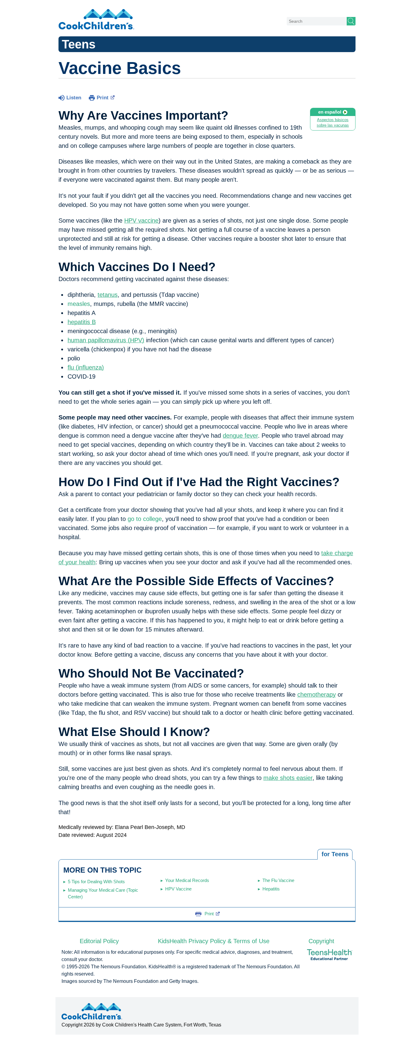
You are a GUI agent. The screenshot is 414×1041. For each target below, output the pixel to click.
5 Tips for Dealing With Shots (96, 881)
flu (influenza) (86, 367)
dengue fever (240, 435)
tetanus (108, 294)
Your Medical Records (187, 880)
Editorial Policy (99, 941)
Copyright (321, 941)
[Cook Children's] (96, 19)
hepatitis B (82, 322)
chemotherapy (316, 694)
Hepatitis (271, 888)
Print (103, 98)
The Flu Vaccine (278, 880)
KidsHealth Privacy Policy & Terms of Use (213, 941)
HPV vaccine (141, 220)
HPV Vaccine (178, 888)
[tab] (334, 854)
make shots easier (287, 777)
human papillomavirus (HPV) (106, 340)
